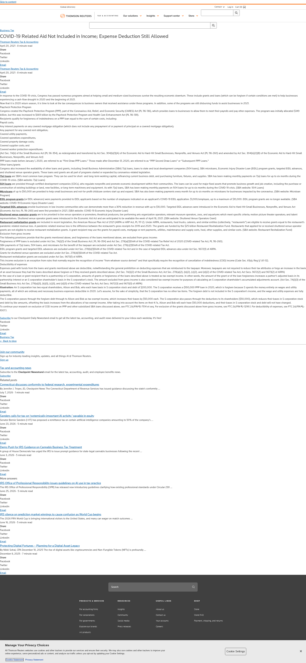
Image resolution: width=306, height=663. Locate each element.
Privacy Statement (33, 660)
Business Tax (7, 30)
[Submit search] (193, 587)
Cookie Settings (235, 651)
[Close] (300, 651)
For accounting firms (88, 609)
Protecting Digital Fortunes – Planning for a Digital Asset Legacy (40, 545)
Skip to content (8, 1)
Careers (159, 626)
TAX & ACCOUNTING (107, 16)
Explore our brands (88, 626)
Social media (123, 620)
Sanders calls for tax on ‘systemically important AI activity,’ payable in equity (47, 416)
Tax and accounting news (15, 368)
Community (123, 615)
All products (85, 632)
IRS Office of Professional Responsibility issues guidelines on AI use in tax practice (50, 483)
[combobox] (220, 13)
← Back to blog (8, 341)
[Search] (236, 13)
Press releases (124, 626)
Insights (121, 609)
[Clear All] (230, 13)
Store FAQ (199, 615)
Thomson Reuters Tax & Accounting (19, 41)
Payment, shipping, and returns (208, 620)
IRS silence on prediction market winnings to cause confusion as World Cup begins (50, 514)
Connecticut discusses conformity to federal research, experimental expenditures (49, 384)
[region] (153, 651)
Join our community (12, 352)
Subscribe (5, 318)
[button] (133, 16)
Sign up (4, 359)
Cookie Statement (14, 660)
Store (196, 609)
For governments (87, 620)
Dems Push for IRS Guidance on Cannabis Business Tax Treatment (41, 447)
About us (160, 609)
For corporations (87, 615)
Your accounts (162, 620)
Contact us (161, 615)
